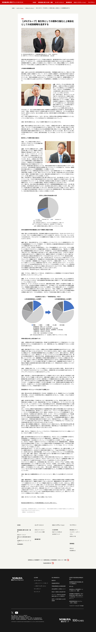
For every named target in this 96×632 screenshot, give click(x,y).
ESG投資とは (72, 550)
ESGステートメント (21, 534)
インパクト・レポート (75, 532)
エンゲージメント (59, 2)
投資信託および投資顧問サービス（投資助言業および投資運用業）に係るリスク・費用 (47, 560)
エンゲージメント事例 (40, 532)
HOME (34, 2)
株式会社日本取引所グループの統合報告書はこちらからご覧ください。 (39, 503)
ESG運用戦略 (55, 529)
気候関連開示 (20, 544)
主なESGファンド (56, 534)
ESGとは (72, 548)
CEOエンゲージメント (29, 8)
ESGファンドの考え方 (57, 532)
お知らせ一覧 (73, 536)
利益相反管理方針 (47, 563)
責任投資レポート (74, 529)
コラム (71, 534)
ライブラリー (91, 2)
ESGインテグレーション (80, 2)
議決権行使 (69, 2)
